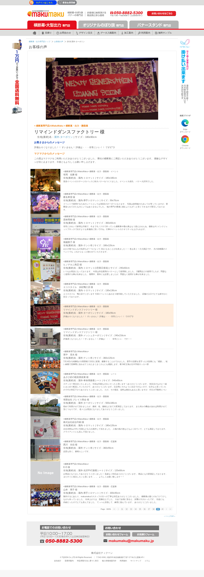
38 (153, 509)
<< (114, 509)
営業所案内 (69, 561)
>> (170, 509)
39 (158, 509)
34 (136, 509)
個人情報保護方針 (109, 561)
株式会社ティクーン (102, 553)
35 (140, 509)
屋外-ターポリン (63, 137)
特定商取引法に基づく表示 (88, 561)
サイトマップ (135, 561)
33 (131, 509)
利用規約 (123, 561)
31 (122, 509)
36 (145, 509)
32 (127, 509)
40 (162, 509)
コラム (147, 561)
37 (149, 509)
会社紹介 (57, 561)
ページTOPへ (169, 516)
